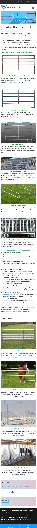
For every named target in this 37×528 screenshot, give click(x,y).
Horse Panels (18, 351)
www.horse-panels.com (11, 311)
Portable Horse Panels (18, 390)
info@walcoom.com (29, 1)
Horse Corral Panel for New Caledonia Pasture (16, 486)
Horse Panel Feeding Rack (18, 468)
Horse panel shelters (8, 294)
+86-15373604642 (28, 519)
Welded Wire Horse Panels (18, 429)
